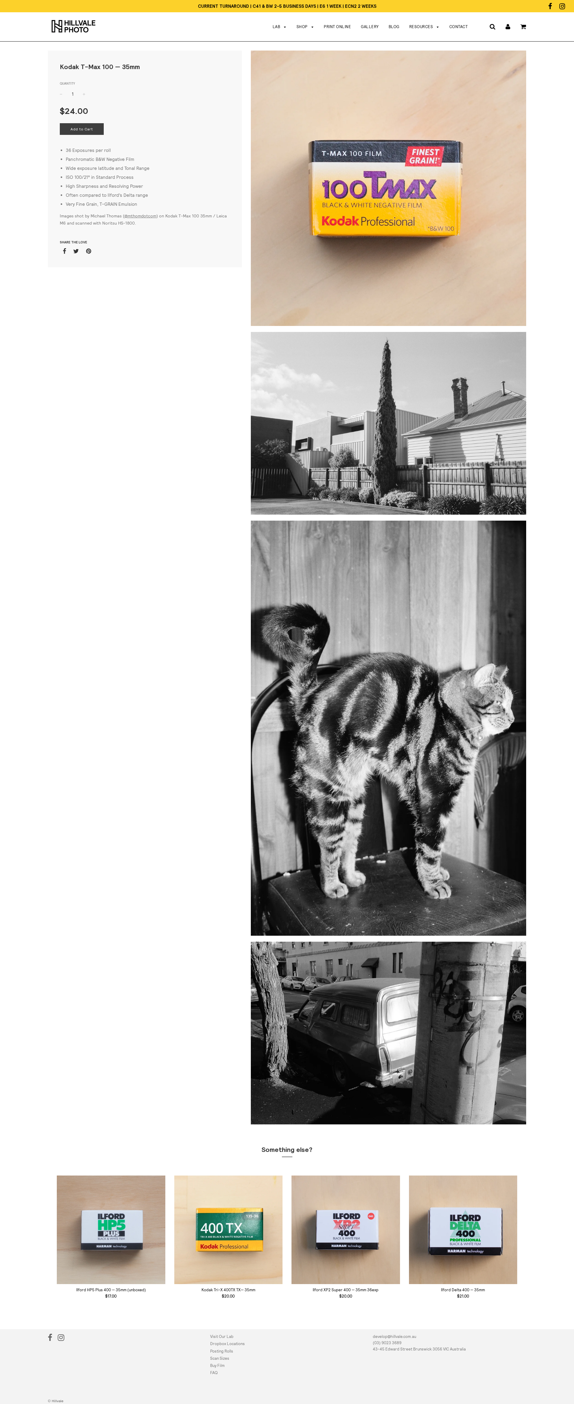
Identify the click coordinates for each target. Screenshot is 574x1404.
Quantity (67, 83)
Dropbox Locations (227, 1343)
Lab (277, 26)
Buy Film (217, 1365)
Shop (303, 26)
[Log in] (508, 26)
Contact (458, 26)
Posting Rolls (221, 1351)
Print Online (337, 26)
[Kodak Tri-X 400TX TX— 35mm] (228, 1230)
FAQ (214, 1372)
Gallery (370, 26)
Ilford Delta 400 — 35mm (463, 1289)
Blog (394, 26)
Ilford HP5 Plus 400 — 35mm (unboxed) (111, 1289)
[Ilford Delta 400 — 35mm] (463, 1230)
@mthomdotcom (140, 216)
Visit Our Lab (221, 1336)
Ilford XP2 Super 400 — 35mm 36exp (345, 1289)
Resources (421, 26)
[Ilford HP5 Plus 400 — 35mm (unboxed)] (111, 1230)
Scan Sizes (219, 1358)
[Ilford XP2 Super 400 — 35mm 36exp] (345, 1230)
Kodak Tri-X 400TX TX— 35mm (228, 1289)
